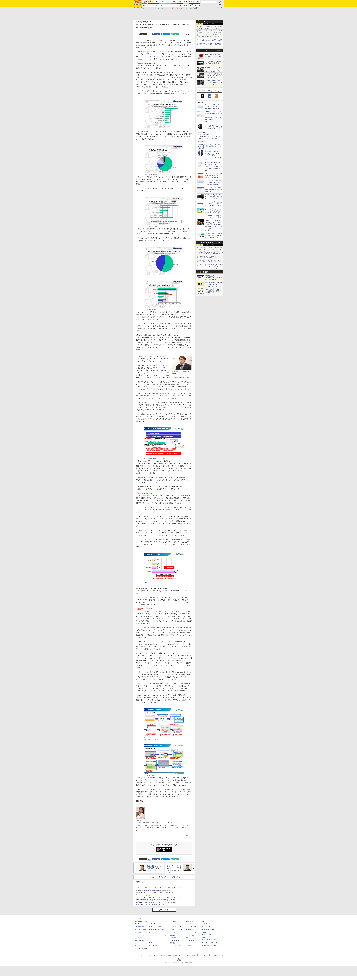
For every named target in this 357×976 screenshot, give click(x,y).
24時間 (206, 23)
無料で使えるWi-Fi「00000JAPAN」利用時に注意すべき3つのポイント (213, 277)
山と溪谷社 (172, 935)
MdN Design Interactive (194, 943)
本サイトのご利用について (140, 955)
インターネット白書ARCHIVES (143, 948)
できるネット (138, 945)
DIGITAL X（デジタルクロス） (158, 935)
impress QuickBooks (209, 929)
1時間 (199, 23)
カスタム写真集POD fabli (211, 942)
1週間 (213, 23)
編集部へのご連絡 (172, 955)
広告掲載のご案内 (161, 955)
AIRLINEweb (191, 924)
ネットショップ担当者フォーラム (159, 926)
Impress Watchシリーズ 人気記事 (210, 242)
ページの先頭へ (187, 836)
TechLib (190, 948)
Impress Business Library (157, 929)
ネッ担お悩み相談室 (140, 938)
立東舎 (173, 932)
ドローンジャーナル (140, 935)
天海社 (205, 924)
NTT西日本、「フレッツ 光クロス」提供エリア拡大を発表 (213, 113)
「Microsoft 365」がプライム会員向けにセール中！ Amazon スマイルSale (213, 175)
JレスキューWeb (192, 932)
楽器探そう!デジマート (177, 926)
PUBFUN (204, 932)
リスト (149, 34)
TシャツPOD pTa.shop (210, 939)
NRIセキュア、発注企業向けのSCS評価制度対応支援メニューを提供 (213, 189)
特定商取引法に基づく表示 (217, 955)
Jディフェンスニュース (194, 926)
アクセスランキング (206, 21)
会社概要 (194, 955)
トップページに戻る (164, 910)
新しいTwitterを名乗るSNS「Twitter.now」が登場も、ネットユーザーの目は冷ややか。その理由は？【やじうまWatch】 (210, 45)
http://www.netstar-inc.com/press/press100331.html (153, 890)
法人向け (185, 8)
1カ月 (220, 23)
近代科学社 (172, 943)
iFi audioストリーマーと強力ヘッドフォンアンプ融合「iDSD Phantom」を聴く (213, 69)
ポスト (143, 34)
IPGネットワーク (206, 937)
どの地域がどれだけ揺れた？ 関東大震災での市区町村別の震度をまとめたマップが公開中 (209, 146)
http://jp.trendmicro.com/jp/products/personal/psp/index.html (155, 900)
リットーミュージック (177, 924)
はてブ (166, 34)
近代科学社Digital (176, 945)
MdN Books (191, 940)
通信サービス (144, 8)
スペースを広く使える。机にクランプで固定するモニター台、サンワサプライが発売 (213, 203)
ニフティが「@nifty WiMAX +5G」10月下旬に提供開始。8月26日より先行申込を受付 (213, 211)
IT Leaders (138, 932)
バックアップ (163, 8)
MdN (187, 938)
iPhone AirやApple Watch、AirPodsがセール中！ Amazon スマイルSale (213, 164)
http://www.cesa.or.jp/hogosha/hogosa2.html (150, 904)
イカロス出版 (189, 921)
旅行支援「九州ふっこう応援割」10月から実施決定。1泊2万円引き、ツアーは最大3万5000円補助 (211, 253)
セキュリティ (154, 8)
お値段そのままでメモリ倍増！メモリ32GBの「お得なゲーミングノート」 (213, 56)
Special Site (204, 50)
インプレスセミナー (156, 932)
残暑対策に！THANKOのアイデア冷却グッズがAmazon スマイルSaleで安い (213, 153)
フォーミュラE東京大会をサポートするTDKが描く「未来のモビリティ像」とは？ (213, 82)
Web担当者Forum (139, 926)
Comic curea (207, 926)
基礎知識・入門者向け (174, 8)
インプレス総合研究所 (140, 929)
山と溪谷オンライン (177, 937)
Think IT (137, 924)
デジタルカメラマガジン (141, 943)
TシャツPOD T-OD (177, 929)
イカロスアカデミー (193, 935)
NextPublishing (155, 945)
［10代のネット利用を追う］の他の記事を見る (164, 877)
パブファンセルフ (208, 934)
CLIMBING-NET (176, 940)
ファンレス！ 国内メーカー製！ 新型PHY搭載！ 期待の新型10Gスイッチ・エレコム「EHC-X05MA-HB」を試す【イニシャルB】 (210, 36)
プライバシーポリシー (184, 955)
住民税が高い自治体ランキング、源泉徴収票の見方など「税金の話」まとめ (213, 291)
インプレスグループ (203, 955)
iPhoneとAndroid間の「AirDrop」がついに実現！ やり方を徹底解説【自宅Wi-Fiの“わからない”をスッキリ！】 (210, 40)
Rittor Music (173, 921)
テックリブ (189, 945)
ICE (203, 921)
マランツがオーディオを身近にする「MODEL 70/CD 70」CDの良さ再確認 (213, 75)
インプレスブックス (156, 942)
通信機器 (136, 8)
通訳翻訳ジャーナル (193, 929)
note (176, 34)
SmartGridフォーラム (156, 924)
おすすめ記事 (204, 272)
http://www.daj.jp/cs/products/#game (148, 895)
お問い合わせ (152, 955)
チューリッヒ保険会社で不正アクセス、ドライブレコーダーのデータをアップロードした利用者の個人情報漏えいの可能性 (213, 108)
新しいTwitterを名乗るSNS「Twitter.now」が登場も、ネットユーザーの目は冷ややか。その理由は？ (209, 136)
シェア (157, 34)
